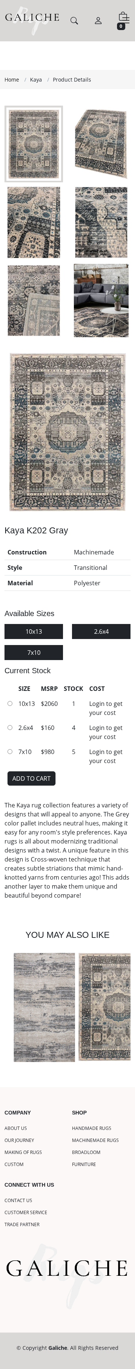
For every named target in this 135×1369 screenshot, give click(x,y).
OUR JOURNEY (19, 1140)
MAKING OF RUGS (23, 1152)
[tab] (33, 144)
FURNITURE (84, 1164)
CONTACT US (18, 1200)
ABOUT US (15, 1128)
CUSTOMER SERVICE (25, 1212)
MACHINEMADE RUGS (95, 1140)
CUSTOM (14, 1164)
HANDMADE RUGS (91, 1128)
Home (11, 79)
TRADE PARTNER (21, 1224)
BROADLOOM (86, 1152)
